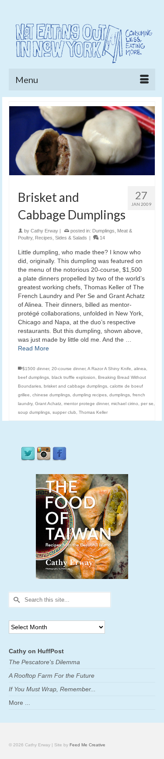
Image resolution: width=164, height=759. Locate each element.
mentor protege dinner (86, 403)
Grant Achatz (48, 403)
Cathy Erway (44, 230)
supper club (64, 412)
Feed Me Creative (87, 744)
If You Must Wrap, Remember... (52, 689)
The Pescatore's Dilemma (44, 661)
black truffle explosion (73, 377)
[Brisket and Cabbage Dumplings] (82, 140)
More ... (19, 702)
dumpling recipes (90, 394)
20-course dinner (68, 368)
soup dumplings (34, 412)
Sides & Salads (71, 237)
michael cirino (124, 403)
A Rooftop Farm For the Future (51, 675)
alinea (140, 368)
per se (147, 403)
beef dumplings (33, 377)
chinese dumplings (51, 394)
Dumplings (103, 230)
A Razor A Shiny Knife (109, 368)
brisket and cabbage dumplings (75, 386)
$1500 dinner (35, 368)
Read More (33, 348)
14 (101, 237)
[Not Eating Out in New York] (82, 42)
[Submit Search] (15, 599)
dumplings (119, 394)
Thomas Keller (93, 412)
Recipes (43, 237)
